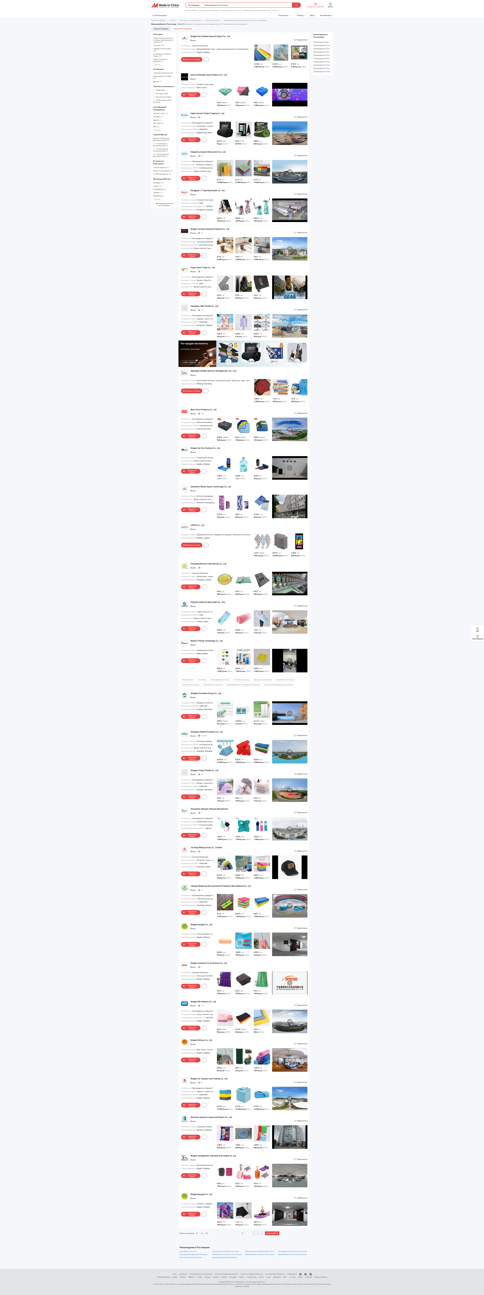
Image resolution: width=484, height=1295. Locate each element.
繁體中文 (192, 1277)
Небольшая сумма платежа (162, 101)
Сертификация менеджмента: (193, 206)
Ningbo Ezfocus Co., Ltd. (202, 1040)
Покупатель (283, 15)
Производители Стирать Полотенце (327, 45)
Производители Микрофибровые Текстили (260, 1251)
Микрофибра (187, 679)
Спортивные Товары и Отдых (162, 55)
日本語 (199, 1277)
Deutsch (224, 1277)
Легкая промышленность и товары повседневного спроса (163, 40)
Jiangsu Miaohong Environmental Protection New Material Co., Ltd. (221, 886)
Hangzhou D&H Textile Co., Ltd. (205, 306)
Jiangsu (158, 192)
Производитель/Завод (162, 77)
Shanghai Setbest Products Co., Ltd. (207, 731)
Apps (312, 15)
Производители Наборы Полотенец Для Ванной (227, 1254)
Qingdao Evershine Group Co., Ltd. (206, 693)
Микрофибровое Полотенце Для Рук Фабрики (293, 1254)
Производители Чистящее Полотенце (328, 52)
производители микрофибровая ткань (256, 10)
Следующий (271, 1233)
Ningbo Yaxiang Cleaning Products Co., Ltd (210, 229)
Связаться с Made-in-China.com (251, 1274)
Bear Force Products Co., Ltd (203, 409)
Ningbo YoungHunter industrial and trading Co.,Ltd (213, 1155)
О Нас (174, 1274)
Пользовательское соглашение (201, 1274)
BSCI (156, 126)
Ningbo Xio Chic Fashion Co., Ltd (205, 448)
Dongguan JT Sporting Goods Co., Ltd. (208, 190)
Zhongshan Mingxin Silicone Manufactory (209, 809)
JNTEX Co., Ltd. (198, 525)
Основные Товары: (188, 49)
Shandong (158, 196)
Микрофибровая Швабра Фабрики (224, 1257)
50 (207, 1233)
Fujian (157, 186)
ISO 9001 (158, 116)
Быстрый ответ (162, 93)
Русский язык (251, 1277)
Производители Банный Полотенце (327, 58)
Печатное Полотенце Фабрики (191, 1257)
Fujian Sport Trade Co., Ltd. (203, 267)
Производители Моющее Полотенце (225, 1251)
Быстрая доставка (163, 97)
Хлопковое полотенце (285, 679)
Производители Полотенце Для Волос (328, 48)
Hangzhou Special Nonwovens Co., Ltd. (208, 151)
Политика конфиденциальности (226, 1274)
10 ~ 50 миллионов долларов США (161, 155)
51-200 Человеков (162, 174)
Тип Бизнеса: (186, 45)
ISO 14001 (158, 123)
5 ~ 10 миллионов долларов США (160, 150)
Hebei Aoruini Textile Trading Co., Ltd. (208, 113)
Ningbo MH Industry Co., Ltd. (203, 1001)
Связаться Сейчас (193, 59)
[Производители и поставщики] (165, 5)
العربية (268, 1277)
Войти (330, 6)
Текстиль (158, 45)
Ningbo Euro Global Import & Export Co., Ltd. (210, 36)
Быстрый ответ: (187, 171)
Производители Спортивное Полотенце (329, 71)
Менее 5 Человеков (163, 171)
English (174, 1277)
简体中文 (183, 1277)
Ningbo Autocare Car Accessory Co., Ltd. (209, 963)
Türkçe (300, 1277)
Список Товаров (161, 29)
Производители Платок (188, 1251)
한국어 (261, 1277)
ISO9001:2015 (160, 113)
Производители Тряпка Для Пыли (327, 65)
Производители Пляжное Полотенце (328, 55)
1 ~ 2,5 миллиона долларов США (160, 144)
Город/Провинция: (188, 52)
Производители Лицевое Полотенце (328, 68)
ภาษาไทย (292, 1277)
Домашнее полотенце (263, 679)
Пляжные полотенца (190, 684)
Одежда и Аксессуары (162, 49)
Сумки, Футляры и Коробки (160, 60)
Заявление (183, 1274)
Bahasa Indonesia (321, 1277)
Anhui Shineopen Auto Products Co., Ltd (209, 74)
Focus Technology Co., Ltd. (240, 1282)
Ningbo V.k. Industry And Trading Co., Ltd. (209, 1078)
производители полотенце (231, 10)
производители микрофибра (209, 10)
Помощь (300, 15)
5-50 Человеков (161, 167)
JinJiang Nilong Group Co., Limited (206, 847)
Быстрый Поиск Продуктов (275, 1274)
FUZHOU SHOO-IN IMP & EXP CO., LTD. (208, 602)
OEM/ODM (160, 90)
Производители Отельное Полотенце (328, 61)
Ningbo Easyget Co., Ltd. (202, 924)
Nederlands (277, 1277)
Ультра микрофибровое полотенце (278, 684)
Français (207, 1277)
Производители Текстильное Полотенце (292, 1251)
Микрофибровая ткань (220, 679)
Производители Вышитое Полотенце (328, 42)
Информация (292, 1274)
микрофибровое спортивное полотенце (243, 684)
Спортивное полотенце (213, 684)
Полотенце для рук (241, 679)
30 (202, 1233)
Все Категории (161, 15)
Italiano (241, 1277)
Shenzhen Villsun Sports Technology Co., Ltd (211, 486)
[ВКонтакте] (300, 1274)
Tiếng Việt (308, 1277)
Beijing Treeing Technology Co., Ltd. (207, 640)
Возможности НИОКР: (190, 129)
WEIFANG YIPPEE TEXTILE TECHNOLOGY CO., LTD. (214, 371)
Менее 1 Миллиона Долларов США (161, 139)
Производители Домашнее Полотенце (193, 1254)
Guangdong (159, 189)
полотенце (202, 679)
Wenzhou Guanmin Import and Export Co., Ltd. (211, 1117)
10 (197, 1233)
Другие (157, 81)
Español (216, 1277)
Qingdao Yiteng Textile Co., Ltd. (205, 770)
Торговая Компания (163, 73)
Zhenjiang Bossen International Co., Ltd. (209, 563)
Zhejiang (158, 182)
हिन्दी (285, 1277)
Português (233, 1277)
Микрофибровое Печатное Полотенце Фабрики (260, 1254)
